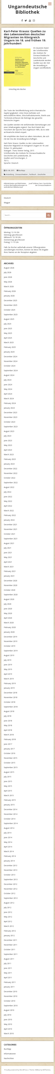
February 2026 (10, 291)
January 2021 (9, 576)
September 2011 (11, 954)
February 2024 (10, 403)
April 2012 (8, 921)
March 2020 (9, 622)
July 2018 (7, 716)
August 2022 (9, 487)
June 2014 (8, 837)
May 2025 (8, 333)
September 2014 (11, 823)
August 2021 (9, 543)
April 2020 (8, 618)
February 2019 (10, 683)
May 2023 (8, 445)
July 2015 (7, 776)
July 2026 (7, 272)
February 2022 (10, 515)
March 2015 (9, 795)
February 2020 (10, 627)
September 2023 (11, 426)
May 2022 (8, 501)
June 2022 (8, 496)
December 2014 (10, 809)
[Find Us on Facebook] (22, 20)
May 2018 (8, 725)
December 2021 (10, 524)
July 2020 (7, 604)
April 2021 (8, 562)
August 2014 (9, 828)
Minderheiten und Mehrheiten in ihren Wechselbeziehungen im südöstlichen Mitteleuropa (15, 185)
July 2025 (7, 324)
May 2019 (8, 669)
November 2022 (10, 473)
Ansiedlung (10, 174)
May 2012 (8, 917)
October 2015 (9, 762)
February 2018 (10, 739)
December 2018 (10, 692)
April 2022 (8, 506)
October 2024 (9, 366)
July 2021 (7, 548)
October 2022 (9, 478)
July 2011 (7, 963)
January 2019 (9, 688)
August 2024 (9, 375)
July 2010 (7, 1015)
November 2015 (10, 758)
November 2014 (10, 814)
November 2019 (10, 641)
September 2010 (11, 1005)
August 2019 (9, 655)
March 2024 (9, 398)
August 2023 (9, 431)
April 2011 (8, 977)
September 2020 (11, 594)
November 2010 (10, 996)
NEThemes (46, 1070)
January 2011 (9, 987)
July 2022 (7, 492)
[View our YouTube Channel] (30, 20)
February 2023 (10, 459)
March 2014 (9, 851)
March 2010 (9, 1033)
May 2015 (8, 786)
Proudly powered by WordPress (16, 1070)
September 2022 (11, 482)
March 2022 (9, 510)
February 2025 (10, 347)
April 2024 (8, 394)
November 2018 (10, 697)
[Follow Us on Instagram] (34, 20)
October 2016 (9, 753)
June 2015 (8, 781)
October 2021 (9, 534)
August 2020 (9, 599)
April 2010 (8, 1029)
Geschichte (42, 174)
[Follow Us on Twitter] (26, 20)
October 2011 (9, 949)
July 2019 (7, 660)
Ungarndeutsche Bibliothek (27, 9)
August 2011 (9, 959)
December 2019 (10, 636)
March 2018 (9, 734)
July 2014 (7, 833)
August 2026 (9, 268)
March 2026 (9, 286)
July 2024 (7, 380)
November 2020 (10, 585)
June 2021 (8, 552)
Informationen (10, 1053)
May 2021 (8, 557)
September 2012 (11, 898)
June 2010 (8, 1019)
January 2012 (9, 935)
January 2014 (9, 861)
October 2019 (9, 646)
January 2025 (9, 352)
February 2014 (10, 856)
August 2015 (9, 772)
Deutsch (7, 198)
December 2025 (10, 300)
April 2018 (8, 730)
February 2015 (10, 800)
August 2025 (9, 319)
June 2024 (8, 384)
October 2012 (9, 893)
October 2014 (9, 819)
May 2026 (8, 282)
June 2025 (8, 328)
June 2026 (8, 277)
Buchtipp (22, 170)
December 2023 (10, 412)
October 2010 (9, 1001)
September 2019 (11, 650)
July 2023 (7, 436)
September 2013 (11, 879)
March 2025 (9, 342)
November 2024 (10, 361)
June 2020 (8, 608)
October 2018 (9, 702)
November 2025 (10, 305)
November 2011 (10, 945)
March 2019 (9, 678)
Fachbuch (32, 174)
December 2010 (10, 991)
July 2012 (7, 907)
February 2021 (10, 571)
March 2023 (9, 454)
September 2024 (11, 370)
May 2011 (8, 973)
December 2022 (10, 468)
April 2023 (8, 450)
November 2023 (10, 417)
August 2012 (9, 903)
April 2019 (8, 674)
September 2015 (11, 767)
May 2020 (8, 613)
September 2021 (11, 538)
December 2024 (10, 356)
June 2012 (8, 912)
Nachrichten (9, 1058)
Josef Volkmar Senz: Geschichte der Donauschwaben (40, 184)
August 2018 (9, 711)
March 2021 (9, 566)
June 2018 (8, 720)
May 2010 (8, 1024)
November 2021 (10, 529)
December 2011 (10, 940)
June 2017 (8, 744)
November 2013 (10, 870)
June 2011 (8, 968)
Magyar (7, 202)
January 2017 (9, 749)
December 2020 (10, 580)
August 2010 (9, 1010)
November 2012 (10, 889)
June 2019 (8, 664)
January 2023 (9, 464)
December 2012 (10, 884)
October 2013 (9, 875)
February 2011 (10, 982)
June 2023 (8, 440)
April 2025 (8, 338)
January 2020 (9, 632)
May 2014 (8, 842)
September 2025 (11, 314)
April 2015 (8, 791)
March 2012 (9, 926)
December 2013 (10, 865)
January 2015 (9, 804)
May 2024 (8, 389)
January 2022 (9, 520)
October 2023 (9, 422)
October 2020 (9, 590)
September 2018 (11, 707)
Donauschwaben (21, 174)
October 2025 (9, 310)
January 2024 (9, 408)
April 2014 (8, 846)
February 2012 (10, 931)
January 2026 (9, 296)
